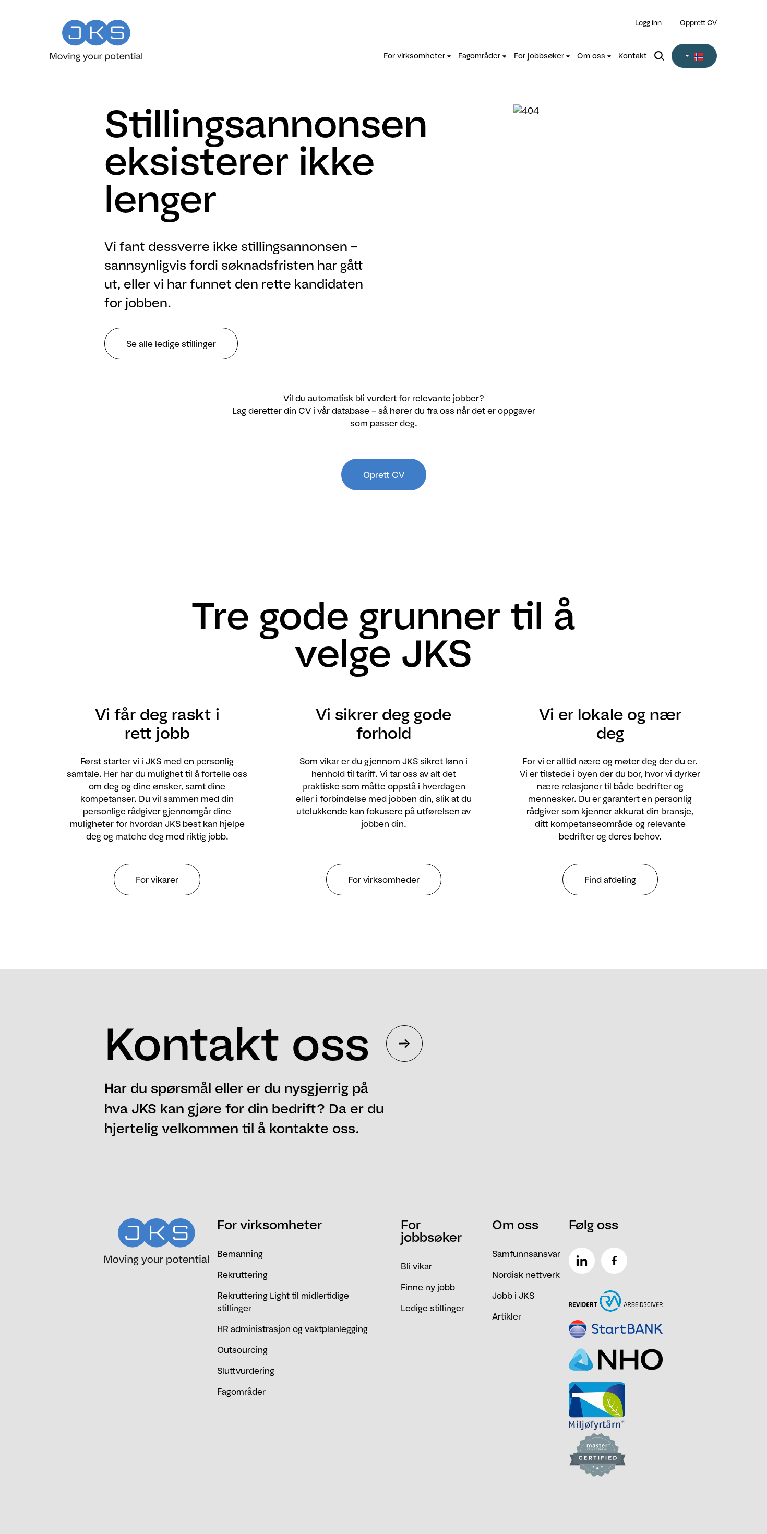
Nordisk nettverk (526, 1274)
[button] (694, 56)
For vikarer (157, 879)
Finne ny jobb (428, 1287)
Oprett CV (383, 475)
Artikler (506, 1316)
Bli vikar (416, 1266)
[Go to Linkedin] (584, 1261)
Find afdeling (610, 879)
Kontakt (632, 56)
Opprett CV (698, 22)
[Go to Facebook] (616, 1261)
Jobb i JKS (513, 1295)
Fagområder (480, 56)
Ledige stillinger (432, 1308)
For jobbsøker (540, 56)
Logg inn (648, 22)
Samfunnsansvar (526, 1254)
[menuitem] (417, 56)
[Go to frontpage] (133, 34)
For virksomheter (415, 56)
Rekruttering (242, 1274)
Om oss (592, 56)
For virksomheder (384, 879)
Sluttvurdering (245, 1370)
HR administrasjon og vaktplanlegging (292, 1329)
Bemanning (240, 1254)
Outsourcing (242, 1350)
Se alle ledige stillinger (171, 344)
